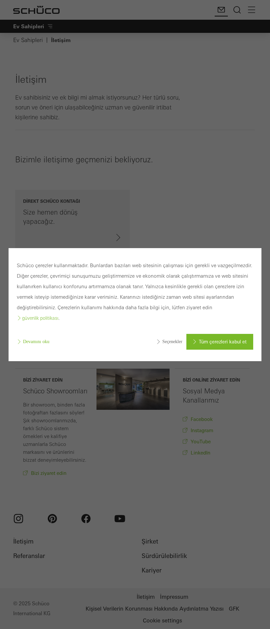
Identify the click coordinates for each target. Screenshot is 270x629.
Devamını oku (36, 341)
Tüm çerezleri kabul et (223, 342)
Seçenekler (172, 341)
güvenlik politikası (40, 318)
